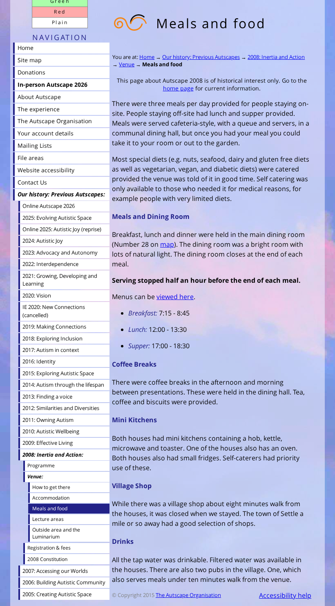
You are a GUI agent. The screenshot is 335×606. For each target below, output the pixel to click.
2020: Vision (36, 295)
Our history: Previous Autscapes (201, 57)
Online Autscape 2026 (48, 206)
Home (146, 57)
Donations (31, 72)
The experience (39, 109)
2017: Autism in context (50, 350)
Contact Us (32, 182)
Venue (126, 64)
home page (178, 88)
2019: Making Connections (54, 326)
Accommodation (50, 497)
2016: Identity (39, 361)
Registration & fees (49, 547)
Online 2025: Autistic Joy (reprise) (61, 229)
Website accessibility (46, 170)
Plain (60, 22)
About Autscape (39, 97)
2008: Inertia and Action (276, 57)
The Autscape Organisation (188, 595)
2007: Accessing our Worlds (55, 570)
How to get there (51, 487)
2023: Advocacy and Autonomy (60, 252)
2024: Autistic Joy (42, 240)
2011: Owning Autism (48, 420)
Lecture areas (48, 519)
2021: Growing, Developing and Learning (59, 280)
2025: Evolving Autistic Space (57, 217)
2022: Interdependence (50, 264)
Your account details (46, 133)
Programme (41, 465)
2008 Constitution (47, 559)
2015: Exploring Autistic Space (58, 373)
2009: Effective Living (47, 442)
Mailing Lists (35, 145)
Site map (30, 60)
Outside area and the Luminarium (56, 533)
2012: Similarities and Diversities (60, 408)
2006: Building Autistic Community (63, 582)
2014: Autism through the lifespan (63, 384)
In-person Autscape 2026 (52, 84)
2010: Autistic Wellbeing (50, 431)
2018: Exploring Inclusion (52, 338)
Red (59, 11)
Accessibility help (285, 595)
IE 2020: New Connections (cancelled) (53, 311)
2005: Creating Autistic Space (57, 594)
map (167, 244)
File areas (31, 158)
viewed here (175, 296)
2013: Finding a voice (47, 396)
